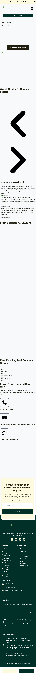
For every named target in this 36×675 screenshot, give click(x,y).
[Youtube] (24, 539)
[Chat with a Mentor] (4, 432)
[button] (32, 8)
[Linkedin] (20, 539)
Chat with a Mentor (9, 439)
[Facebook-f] (12, 539)
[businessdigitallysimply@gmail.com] (4, 417)
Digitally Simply (6, 22)
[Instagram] (16, 539)
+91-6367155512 (7, 409)
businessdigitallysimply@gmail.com (17, 424)
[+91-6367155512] (4, 402)
